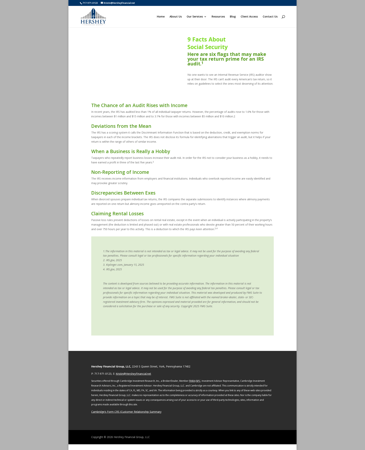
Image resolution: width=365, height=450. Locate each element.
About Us (176, 16)
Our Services (195, 16)
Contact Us (270, 16)
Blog (233, 16)
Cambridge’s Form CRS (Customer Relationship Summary (126, 411)
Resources (218, 16)
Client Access (249, 16)
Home (161, 16)
